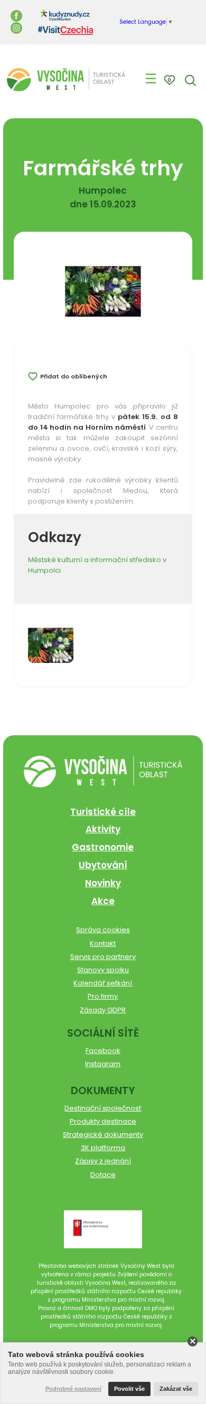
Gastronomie (103, 847)
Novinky (103, 883)
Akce (103, 901)
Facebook (103, 1051)
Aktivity (103, 829)
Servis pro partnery (103, 957)
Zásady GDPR (103, 1010)
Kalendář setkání (102, 983)
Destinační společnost (102, 1108)
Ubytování (103, 865)
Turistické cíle (103, 811)
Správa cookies (103, 930)
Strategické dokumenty (103, 1135)
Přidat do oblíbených (73, 376)
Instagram (102, 1064)
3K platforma (103, 1148)
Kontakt (103, 943)
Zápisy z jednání (103, 1161)
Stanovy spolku (103, 970)
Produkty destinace (103, 1121)
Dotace (103, 1175)
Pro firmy (103, 996)
